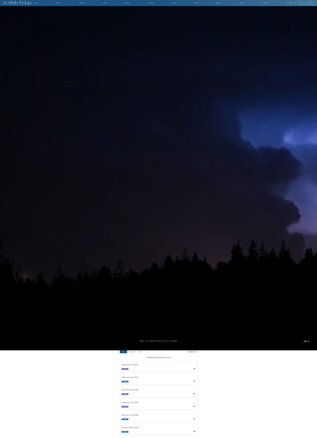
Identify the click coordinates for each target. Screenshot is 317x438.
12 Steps (140, 352)
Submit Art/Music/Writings (306, 4)
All (123, 352)
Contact (265, 3)
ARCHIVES (151, 3)
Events (58, 3)
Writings (310, 2)
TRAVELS (82, 3)
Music (304, 2)
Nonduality (132, 352)
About (242, 3)
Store (196, 3)
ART (300, 2)
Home (36, 3)
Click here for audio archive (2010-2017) (158, 357)
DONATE (289, 3)
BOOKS (174, 3)
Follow (219, 3)
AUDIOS (127, 3)
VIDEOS (104, 3)
